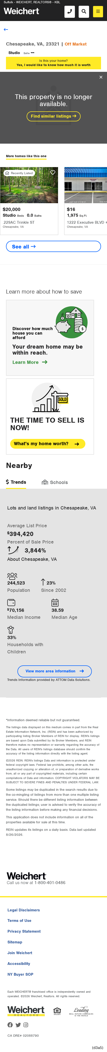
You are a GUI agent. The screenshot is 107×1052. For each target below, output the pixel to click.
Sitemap (14, 942)
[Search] (84, 12)
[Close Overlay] (101, 77)
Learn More (29, 362)
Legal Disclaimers (23, 910)
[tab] (16, 484)
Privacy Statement (24, 931)
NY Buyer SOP (20, 974)
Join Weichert (19, 952)
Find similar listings (51, 116)
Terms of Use (19, 920)
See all (21, 246)
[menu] (98, 12)
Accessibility (18, 963)
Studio (14, 52)
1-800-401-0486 (49, 882)
